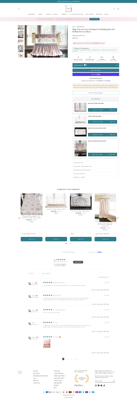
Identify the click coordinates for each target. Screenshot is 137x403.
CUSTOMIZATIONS (76, 14)
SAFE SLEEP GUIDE (59, 378)
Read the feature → (78, 385)
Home (73, 26)
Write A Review (78, 262)
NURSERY (32, 14)
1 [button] (63, 359)
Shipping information (82, 166)
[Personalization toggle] (85, 65)
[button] (104, 290)
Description (78, 162)
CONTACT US (36, 383)
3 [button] (68, 359)
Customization (80, 173)
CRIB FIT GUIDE (58, 380)
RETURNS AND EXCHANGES (40, 376)
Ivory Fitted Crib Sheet (94, 116)
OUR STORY (90, 14)
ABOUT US (36, 380)
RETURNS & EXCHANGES (82, 170)
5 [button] (73, 359)
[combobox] (34, 273)
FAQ (34, 378)
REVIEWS (99, 14)
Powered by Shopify (68, 397)
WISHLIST (35, 371)
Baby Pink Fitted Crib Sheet (96, 103)
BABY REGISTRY (58, 383)
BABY (41, 14)
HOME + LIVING (52, 14)
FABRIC (64, 14)
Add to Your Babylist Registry (96, 93)
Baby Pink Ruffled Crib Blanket (97, 141)
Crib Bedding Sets (80, 26)
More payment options (96, 78)
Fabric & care (79, 177)
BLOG (107, 14)
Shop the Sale (94, 19)
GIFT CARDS (36, 373)
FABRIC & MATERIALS (59, 376)
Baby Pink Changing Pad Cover (97, 128)
